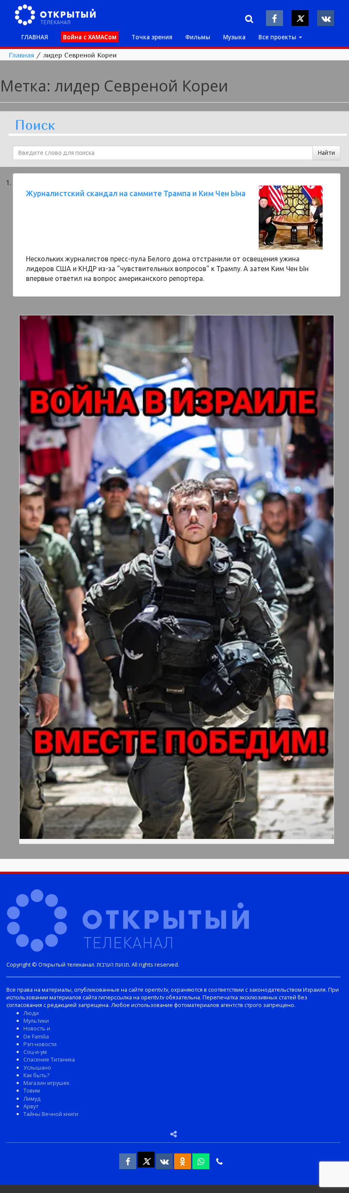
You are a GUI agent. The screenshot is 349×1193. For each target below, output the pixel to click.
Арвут (30, 1106)
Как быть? (36, 1075)
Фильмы (197, 37)
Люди (31, 1013)
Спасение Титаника (49, 1059)
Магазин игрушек (46, 1083)
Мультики (36, 1020)
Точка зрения (152, 37)
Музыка (234, 37)
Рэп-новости (40, 1044)
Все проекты (278, 37)
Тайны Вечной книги (50, 1114)
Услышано (37, 1067)
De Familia (36, 1036)
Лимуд (31, 1098)
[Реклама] (176, 578)
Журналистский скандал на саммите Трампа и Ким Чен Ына (136, 193)
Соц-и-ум (35, 1052)
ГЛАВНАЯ (34, 37)
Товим (31, 1090)
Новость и (36, 1028)
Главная (21, 55)
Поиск (35, 125)
